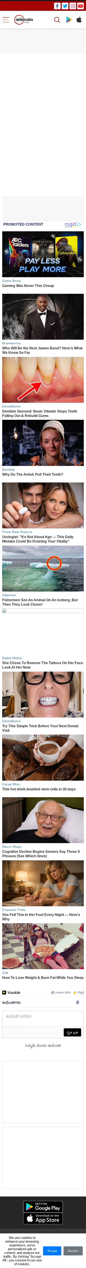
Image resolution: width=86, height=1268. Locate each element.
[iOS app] (43, 1218)
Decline (73, 1251)
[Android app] (43, 1207)
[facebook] (57, 6)
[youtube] (80, 6)
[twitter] (65, 6)
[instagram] (72, 6)
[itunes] (79, 20)
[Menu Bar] (6, 20)
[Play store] (69, 20)
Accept (52, 1251)
